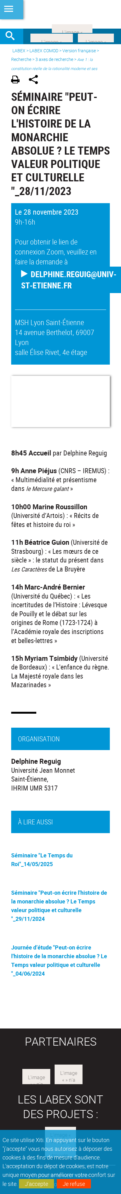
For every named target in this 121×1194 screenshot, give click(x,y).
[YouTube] (72, 28)
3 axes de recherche (54, 59)
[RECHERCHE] (12, 36)
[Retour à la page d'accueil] (60, 14)
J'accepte (36, 1183)
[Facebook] (51, 37)
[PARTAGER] (35, 80)
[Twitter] (96, 37)
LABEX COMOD (43, 51)
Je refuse (74, 1183)
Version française (79, 51)
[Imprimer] (17, 80)
